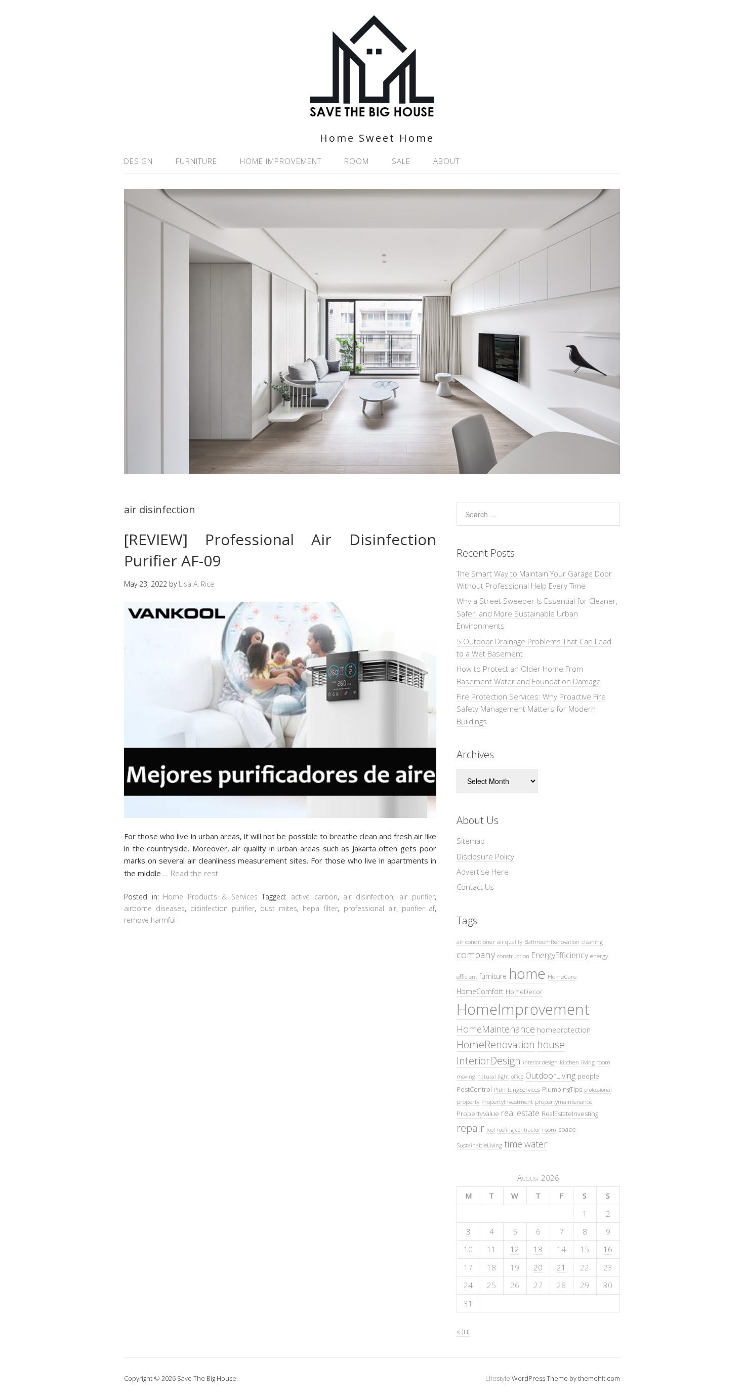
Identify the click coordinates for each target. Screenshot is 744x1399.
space (567, 1129)
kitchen (569, 1062)
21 (561, 1267)
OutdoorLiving (550, 1075)
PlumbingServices (517, 1089)
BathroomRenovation (552, 941)
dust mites (278, 908)
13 (538, 1249)
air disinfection (368, 896)
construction (513, 956)
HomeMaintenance (496, 1029)
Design (138, 161)
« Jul (463, 1331)
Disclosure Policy (485, 856)
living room (595, 1062)
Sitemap (471, 841)
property (468, 1101)
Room (356, 161)
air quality (509, 941)
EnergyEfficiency (559, 955)
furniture (493, 976)
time (513, 1143)
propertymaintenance (563, 1101)
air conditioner (476, 941)
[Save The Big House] (372, 111)
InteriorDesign (489, 1060)
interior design (540, 1062)
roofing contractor (518, 1129)
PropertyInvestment (507, 1101)
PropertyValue (478, 1113)
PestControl (474, 1089)
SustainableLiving (479, 1145)
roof (490, 1129)
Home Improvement (280, 161)
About (446, 161)
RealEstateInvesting (570, 1113)
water (535, 1144)
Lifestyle (497, 1378)
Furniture (196, 161)
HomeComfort (480, 991)
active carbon (314, 896)
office (517, 1076)
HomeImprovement (523, 1009)
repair (470, 1128)
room (549, 1129)
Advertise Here (483, 872)
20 (538, 1267)
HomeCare (562, 976)
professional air (370, 908)
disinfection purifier (222, 908)
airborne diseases (154, 908)
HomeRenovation (496, 1044)
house (551, 1044)
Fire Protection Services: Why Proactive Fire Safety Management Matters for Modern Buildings (531, 708)
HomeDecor (524, 991)
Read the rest (194, 873)
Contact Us (475, 887)
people (588, 1076)
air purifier (417, 896)
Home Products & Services (210, 896)
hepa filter (320, 908)
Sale (401, 161)
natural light (493, 1076)
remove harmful (150, 920)
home (527, 973)
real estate (520, 1113)
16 (607, 1249)
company (476, 954)
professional (598, 1089)
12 (514, 1249)
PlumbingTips (562, 1089)
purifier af (418, 908)
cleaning (592, 941)
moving (466, 1076)
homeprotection (564, 1030)
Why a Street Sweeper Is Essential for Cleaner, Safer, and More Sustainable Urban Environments (537, 613)
